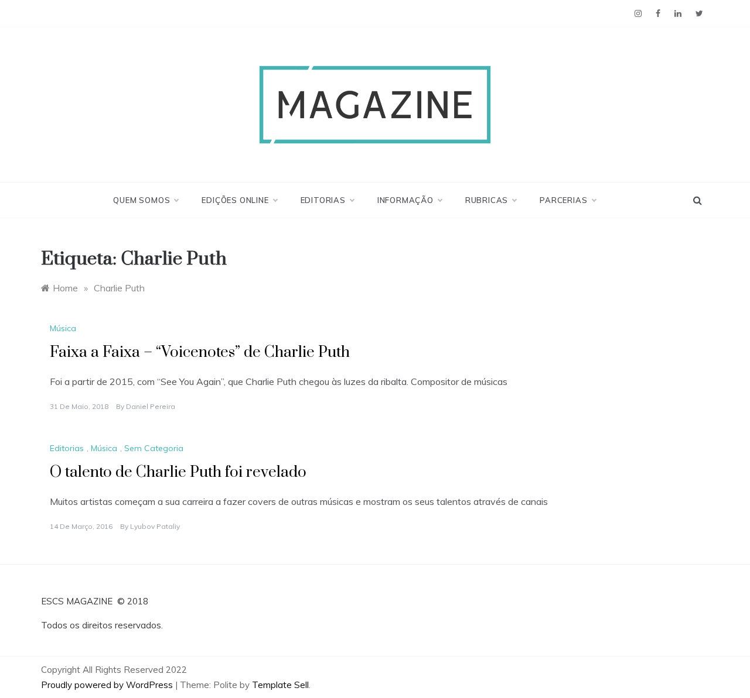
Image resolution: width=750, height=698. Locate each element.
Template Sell (280, 684)
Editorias (323, 200)
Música (63, 328)
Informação (405, 200)
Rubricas (486, 200)
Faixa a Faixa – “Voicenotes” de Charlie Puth (200, 352)
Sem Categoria (153, 448)
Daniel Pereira (150, 406)
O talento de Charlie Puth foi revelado (178, 472)
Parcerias (563, 200)
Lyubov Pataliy (155, 526)
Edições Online (235, 200)
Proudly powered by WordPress (108, 684)
